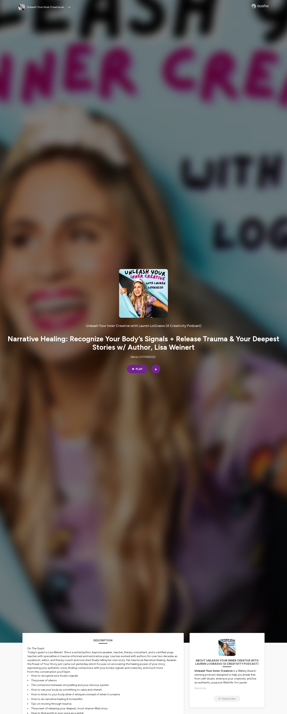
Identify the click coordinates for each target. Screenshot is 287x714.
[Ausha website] (259, 6)
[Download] (155, 369)
